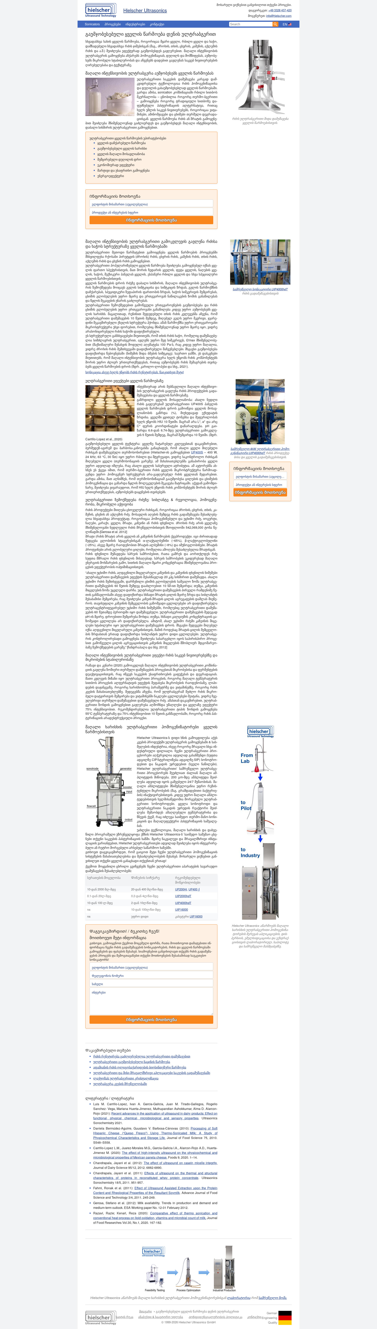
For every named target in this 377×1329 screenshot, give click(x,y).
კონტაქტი (157, 24)
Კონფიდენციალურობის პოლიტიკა (215, 1317)
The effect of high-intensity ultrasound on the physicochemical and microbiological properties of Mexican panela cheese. (155, 1155)
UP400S (197, 452)
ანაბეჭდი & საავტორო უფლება (160, 1317)
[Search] (275, 24)
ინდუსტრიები (135, 24)
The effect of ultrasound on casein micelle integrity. (181, 1163)
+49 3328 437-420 (280, 10)
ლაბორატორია (238, 1297)
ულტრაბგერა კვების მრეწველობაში (120, 1083)
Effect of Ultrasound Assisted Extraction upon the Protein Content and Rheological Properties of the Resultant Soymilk (155, 1190)
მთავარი (145, 1311)
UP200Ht (181, 889)
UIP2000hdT (183, 896)
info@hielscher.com (279, 16)
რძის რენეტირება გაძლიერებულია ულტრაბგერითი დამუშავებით (141, 1056)
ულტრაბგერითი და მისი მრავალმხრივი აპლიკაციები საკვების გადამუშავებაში (151, 1072)
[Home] (100, 9)
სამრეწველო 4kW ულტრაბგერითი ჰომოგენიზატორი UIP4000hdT (260, 451)
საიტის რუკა (124, 1317)
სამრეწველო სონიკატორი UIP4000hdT (260, 289)
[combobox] (251, 24)
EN (285, 24)
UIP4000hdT (183, 903)
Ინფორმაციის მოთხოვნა (151, 220)
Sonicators (92, 24)
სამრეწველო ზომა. (273, 1297)
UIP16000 (181, 909)
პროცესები (112, 24)
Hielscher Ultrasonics (145, 10)
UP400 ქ (194, 889)
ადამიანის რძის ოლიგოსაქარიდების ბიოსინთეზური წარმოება (139, 1067)
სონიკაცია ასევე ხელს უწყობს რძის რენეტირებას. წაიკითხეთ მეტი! (134, 372)
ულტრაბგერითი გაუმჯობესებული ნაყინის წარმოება (131, 1061)
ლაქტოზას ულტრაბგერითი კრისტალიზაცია (125, 1078)
